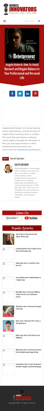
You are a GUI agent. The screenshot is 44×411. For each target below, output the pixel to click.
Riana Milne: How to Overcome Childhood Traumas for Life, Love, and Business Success (28, 294)
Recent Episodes (17, 158)
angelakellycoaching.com (29, 149)
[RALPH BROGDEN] (8, 168)
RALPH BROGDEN (22, 164)
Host (5, 158)
